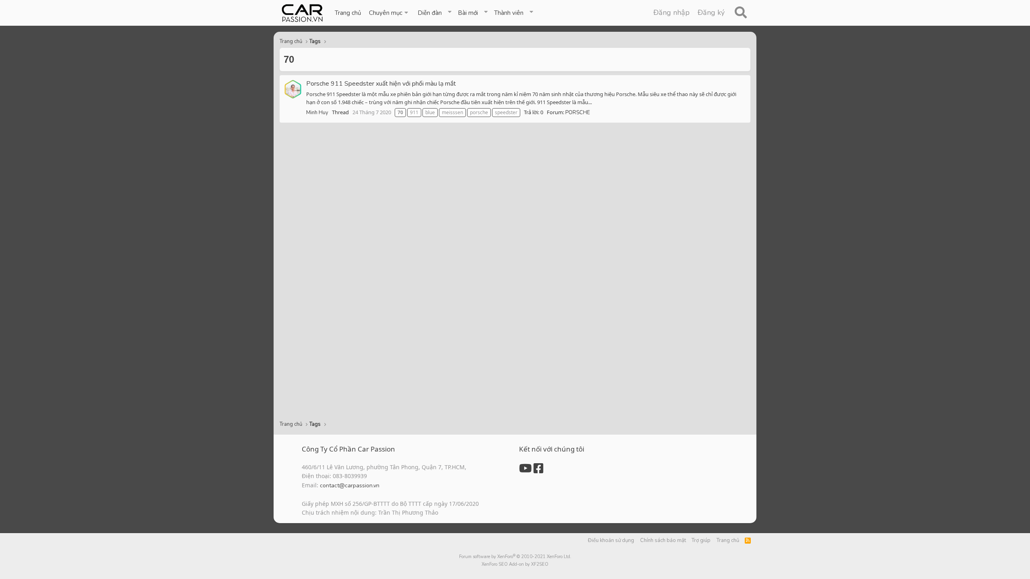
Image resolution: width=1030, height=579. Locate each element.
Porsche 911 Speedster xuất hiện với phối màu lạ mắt (381, 83)
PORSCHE (577, 112)
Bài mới (468, 13)
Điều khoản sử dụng (611, 540)
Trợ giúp (701, 540)
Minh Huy (317, 112)
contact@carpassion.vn (349, 485)
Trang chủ (348, 13)
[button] (389, 13)
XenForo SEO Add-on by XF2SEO (515, 564)
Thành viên (508, 13)
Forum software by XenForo (515, 557)
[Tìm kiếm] (740, 13)
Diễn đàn (430, 13)
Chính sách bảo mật (663, 540)
